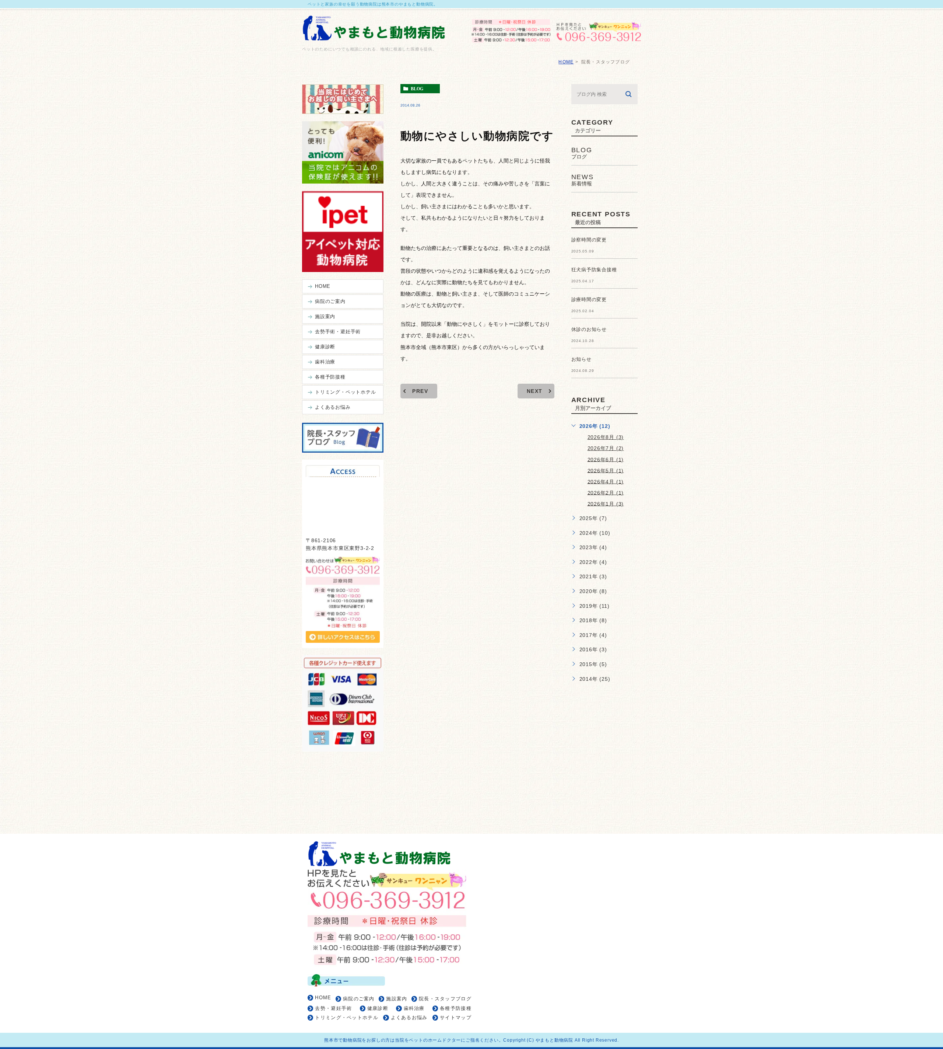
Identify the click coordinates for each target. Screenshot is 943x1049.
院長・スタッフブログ (445, 998)
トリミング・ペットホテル (346, 1017)
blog (417, 88)
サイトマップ (456, 1017)
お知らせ (581, 359)
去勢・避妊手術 (333, 1008)
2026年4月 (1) (606, 481)
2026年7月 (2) (606, 448)
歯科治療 (414, 1008)
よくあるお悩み (409, 1017)
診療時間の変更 (589, 299)
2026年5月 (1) (606, 470)
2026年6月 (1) (606, 459)
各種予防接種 (456, 1008)
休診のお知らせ (589, 329)
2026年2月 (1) (606, 492)
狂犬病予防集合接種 (594, 269)
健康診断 (377, 1008)
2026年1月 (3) (606, 503)
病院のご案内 (359, 998)
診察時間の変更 (589, 240)
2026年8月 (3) (606, 437)
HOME (566, 62)
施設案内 (396, 998)
